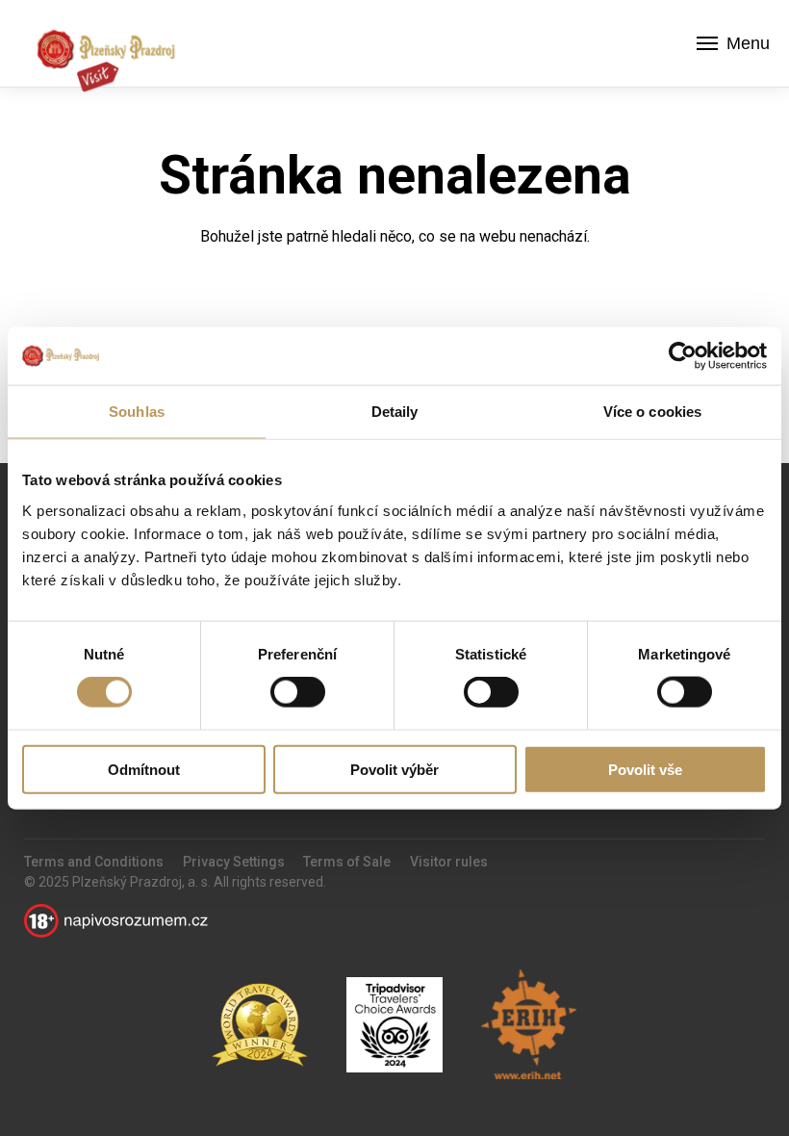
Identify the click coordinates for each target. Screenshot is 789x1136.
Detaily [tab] (395, 411)
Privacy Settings (234, 861)
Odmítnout (144, 769)
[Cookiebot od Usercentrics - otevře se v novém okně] (682, 356)
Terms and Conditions (94, 861)
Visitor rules (449, 861)
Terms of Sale (347, 861)
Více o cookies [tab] (652, 411)
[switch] (297, 692)
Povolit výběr (394, 769)
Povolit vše (645, 769)
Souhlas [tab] (137, 411)
